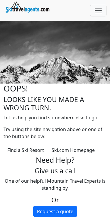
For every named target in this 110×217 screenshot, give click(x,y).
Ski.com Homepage (73, 150)
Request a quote (55, 211)
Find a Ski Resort (25, 150)
